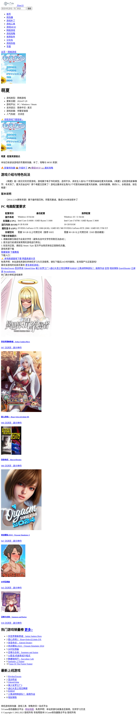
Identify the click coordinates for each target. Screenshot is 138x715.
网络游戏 (10, 30)
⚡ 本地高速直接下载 (11, 258)
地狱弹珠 (114, 268)
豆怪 (107, 268)
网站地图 (29, 709)
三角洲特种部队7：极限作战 (90, 268)
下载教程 (14, 252)
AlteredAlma (29, 268)
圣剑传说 (19, 268)
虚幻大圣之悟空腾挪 (60, 268)
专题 (8, 46)
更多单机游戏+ (32, 265)
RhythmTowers (7, 268)
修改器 (9, 17)
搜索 (29, 9)
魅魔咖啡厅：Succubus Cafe (21, 659)
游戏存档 (10, 43)
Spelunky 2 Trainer (16, 661)
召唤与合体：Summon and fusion (23, 652)
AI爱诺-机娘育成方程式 (19, 656)
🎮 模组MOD (34, 168)
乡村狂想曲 (13, 649)
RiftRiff (73, 268)
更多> (29, 629)
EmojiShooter (124, 268)
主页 (3, 52)
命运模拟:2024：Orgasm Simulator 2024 (26, 646)
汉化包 (9, 40)
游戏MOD (11, 27)
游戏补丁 (10, 20)
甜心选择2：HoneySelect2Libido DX (24, 639)
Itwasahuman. (10, 271)
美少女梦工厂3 (43, 268)
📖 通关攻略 (47, 168)
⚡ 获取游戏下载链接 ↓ (12, 119)
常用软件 (10, 37)
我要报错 (5, 252)
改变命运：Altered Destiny (20, 643)
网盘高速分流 (28, 258)
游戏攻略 (10, 33)
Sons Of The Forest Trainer (20, 664)
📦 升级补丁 (21, 168)
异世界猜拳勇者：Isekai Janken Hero (25, 636)
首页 (8, 14)
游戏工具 (10, 24)
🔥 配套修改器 (8, 168)
